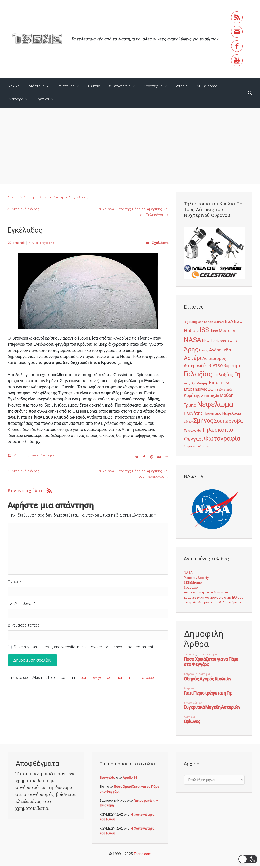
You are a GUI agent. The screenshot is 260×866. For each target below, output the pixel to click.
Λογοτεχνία (152, 86)
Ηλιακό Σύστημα (55, 197)
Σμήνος (203, 420)
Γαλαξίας (198, 374)
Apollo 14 (130, 777)
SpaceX (232, 341)
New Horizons (214, 341)
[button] (247, 859)
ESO (238, 321)
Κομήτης (192, 395)
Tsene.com (142, 854)
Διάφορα (15, 99)
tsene (50, 243)
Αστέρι (193, 358)
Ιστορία (181, 86)
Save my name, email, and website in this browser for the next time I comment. (84, 647)
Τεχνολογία (192, 430)
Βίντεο (215, 365)
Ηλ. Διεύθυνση (21, 603)
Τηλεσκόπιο (217, 429)
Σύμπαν (94, 86)
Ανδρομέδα (220, 349)
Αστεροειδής (196, 365)
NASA (192, 340)
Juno (214, 331)
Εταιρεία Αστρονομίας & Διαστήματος (213, 602)
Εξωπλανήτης (199, 383)
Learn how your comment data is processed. (118, 677)
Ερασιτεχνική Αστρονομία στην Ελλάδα (213, 597)
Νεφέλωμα (215, 404)
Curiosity (219, 322)
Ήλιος (203, 350)
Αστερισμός (214, 358)
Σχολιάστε (160, 243)
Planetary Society (196, 578)
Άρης (191, 349)
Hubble (191, 330)
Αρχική (14, 86)
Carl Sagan (205, 322)
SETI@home (207, 86)
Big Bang (190, 322)
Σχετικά (42, 99)
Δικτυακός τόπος (24, 625)
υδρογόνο (203, 446)
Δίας (187, 383)
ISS (204, 330)
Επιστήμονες (195, 389)
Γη (237, 374)
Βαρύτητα (232, 365)
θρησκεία (190, 446)
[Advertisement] (130, 145)
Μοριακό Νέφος (25, 209)
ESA (229, 321)
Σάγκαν (188, 422)
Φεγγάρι (193, 439)
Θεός (219, 389)
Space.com (192, 587)
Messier (227, 330)
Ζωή (212, 389)
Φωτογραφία (120, 86)
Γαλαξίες (223, 375)
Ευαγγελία (107, 777)
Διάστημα (36, 86)
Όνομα (14, 581)
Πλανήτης (193, 413)
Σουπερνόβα (228, 421)
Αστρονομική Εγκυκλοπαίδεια (206, 592)
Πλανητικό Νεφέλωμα (222, 413)
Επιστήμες (66, 86)
